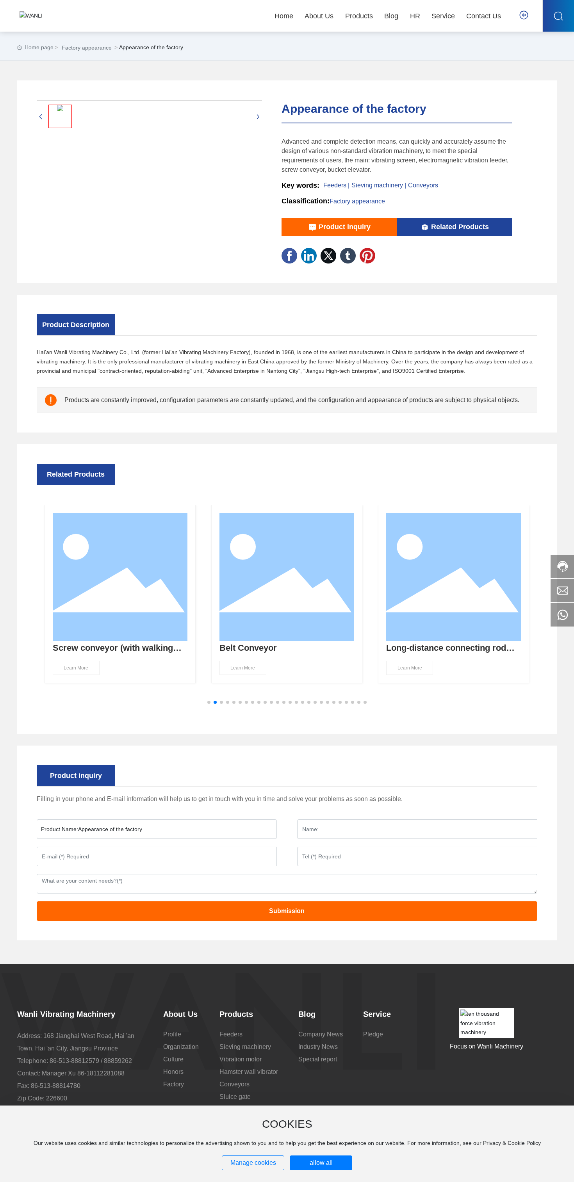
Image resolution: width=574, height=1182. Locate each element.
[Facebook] (289, 255)
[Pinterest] (367, 255)
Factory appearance (87, 48)
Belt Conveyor (248, 648)
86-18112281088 (101, 1073)
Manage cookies (253, 1162)
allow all (321, 1162)
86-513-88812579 (74, 1060)
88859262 (118, 1060)
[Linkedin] (309, 255)
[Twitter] (328, 255)
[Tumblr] (348, 255)
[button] (208, 702)
